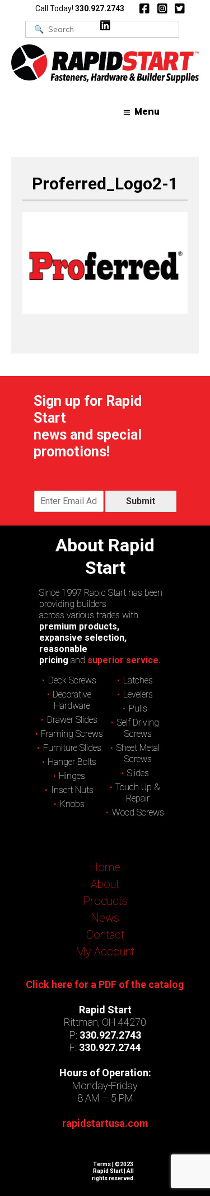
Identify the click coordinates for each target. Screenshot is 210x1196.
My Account (105, 951)
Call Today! (79, 8)
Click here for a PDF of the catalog (105, 984)
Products (105, 901)
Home (105, 867)
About (105, 884)
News (105, 918)
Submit (140, 501)
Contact (105, 934)
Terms (102, 1164)
